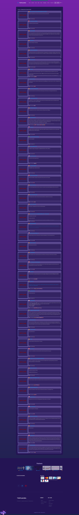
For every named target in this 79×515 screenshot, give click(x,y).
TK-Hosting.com (33, 107)
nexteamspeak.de (34, 387)
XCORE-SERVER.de (33, 50)
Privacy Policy (51, 503)
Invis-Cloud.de (33, 204)
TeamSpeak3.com (33, 98)
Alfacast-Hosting (33, 416)
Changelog (44, 2)
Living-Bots (32, 252)
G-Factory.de (32, 329)
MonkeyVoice (33, 319)
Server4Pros (32, 78)
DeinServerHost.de (34, 88)
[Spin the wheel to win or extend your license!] (3, 512)
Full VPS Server (33, 156)
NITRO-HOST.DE (33, 368)
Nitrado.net (32, 59)
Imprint (42, 500)
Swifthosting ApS (33, 175)
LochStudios (32, 445)
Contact (48, 2)
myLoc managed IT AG (34, 377)
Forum (41, 2)
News (38, 2)
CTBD (31, 339)
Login (55, 2)
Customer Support (51, 500)
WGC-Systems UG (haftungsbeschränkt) (38, 11)
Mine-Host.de (33, 242)
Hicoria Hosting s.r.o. (34, 233)
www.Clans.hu (36, 285)
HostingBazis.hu (33, 146)
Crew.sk (31, 127)
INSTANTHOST (33, 223)
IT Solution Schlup (33, 21)
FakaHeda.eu (32, 396)
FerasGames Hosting (34, 136)
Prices (36, 2)
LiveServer (32, 435)
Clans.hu (32, 281)
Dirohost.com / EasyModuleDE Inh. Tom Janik (39, 213)
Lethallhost (32, 290)
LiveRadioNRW (33, 165)
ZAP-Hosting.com (33, 194)
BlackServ (32, 40)
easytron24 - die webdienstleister (37, 358)
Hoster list (52, 2)
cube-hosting (33, 184)
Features (32, 2)
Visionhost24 (32, 117)
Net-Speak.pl (32, 406)
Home (30, 2)
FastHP (31, 69)
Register (58, 2)
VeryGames (32, 300)
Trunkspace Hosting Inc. (35, 262)
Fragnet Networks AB (34, 310)
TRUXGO (32, 271)
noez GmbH (32, 30)
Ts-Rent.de (32, 425)
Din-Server (32, 348)
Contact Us (42, 503)
